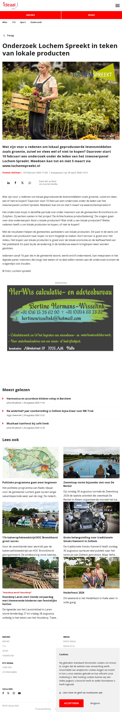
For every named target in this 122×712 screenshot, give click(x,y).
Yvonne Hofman (11, 172)
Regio (91, 14)
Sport (23, 22)
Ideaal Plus (69, 646)
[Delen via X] (22, 183)
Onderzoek (36, 22)
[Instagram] (14, 693)
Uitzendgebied (9, 672)
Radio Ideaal (69, 641)
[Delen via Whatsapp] (29, 183)
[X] (8, 693)
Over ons (7, 667)
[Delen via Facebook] (15, 183)
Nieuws (30, 14)
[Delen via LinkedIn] (8, 183)
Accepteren (71, 703)
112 (13, 22)
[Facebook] (3, 693)
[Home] (30, 6)
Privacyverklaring (43, 709)
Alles (4, 22)
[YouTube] (19, 693)
